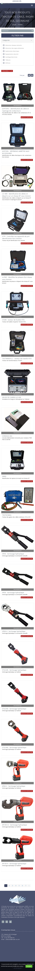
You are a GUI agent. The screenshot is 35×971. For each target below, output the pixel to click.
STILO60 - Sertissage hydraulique (14, 747)
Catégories (6, 40)
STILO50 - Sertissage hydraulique (14, 709)
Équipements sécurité (11, 54)
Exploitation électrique (12, 51)
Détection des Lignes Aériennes (14, 48)
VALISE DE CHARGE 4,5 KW (11, 397)
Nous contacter (27, 117)
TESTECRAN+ (7, 515)
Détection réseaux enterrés (13, 45)
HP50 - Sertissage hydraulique (13, 593)
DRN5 (4, 476)
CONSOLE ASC (7, 436)
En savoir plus (17, 105)
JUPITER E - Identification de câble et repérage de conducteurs (15, 110)
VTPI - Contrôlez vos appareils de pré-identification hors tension (16, 237)
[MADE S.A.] (5, 4)
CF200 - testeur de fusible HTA (13, 320)
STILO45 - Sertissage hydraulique (14, 670)
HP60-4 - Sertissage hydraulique (13, 631)
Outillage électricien (11, 57)
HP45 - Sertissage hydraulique (13, 554)
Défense (7, 63)
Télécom (7, 60)
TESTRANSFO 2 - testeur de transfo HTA (16, 359)
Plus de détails (17, 968)
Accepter (29, 966)
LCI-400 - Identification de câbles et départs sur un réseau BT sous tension (16, 195)
